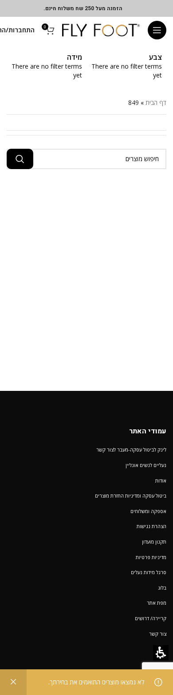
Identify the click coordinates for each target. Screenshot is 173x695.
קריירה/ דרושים (150, 618)
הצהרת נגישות (151, 526)
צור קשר (157, 633)
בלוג (162, 587)
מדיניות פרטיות (151, 557)
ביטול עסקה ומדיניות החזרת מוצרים (130, 495)
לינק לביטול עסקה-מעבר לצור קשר (131, 449)
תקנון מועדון (154, 541)
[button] (157, 30)
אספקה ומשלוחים (148, 511)
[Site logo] (101, 29)
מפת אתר (156, 602)
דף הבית (155, 102)
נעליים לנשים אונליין (146, 465)
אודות (160, 480)
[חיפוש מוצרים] (20, 159)
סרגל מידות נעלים (148, 572)
